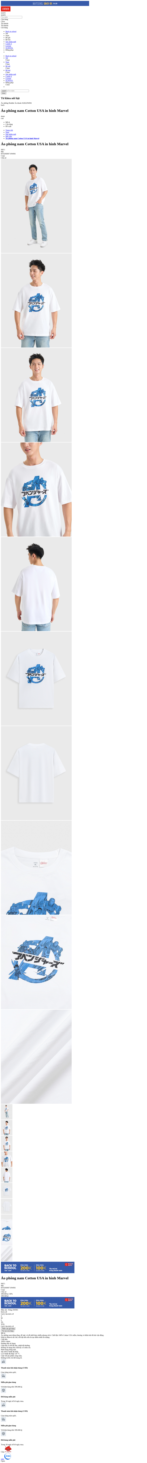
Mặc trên (9, 136)
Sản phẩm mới (11, 134)
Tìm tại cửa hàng (7, 1331)
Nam (7, 132)
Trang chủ (9, 130)
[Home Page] (5, 11)
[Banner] (45, 5)
